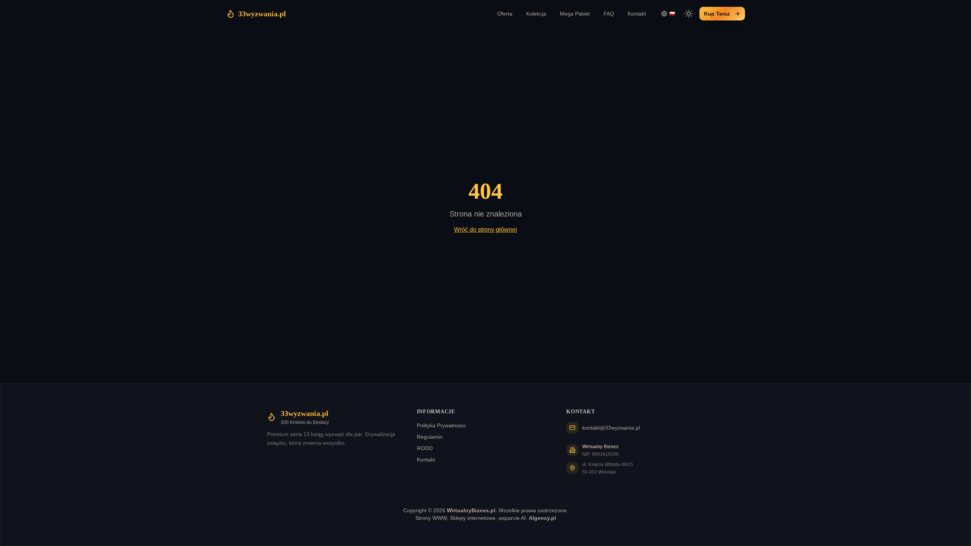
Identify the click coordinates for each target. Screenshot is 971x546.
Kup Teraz (717, 14)
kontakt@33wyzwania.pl (611, 428)
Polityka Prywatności (441, 425)
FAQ (608, 14)
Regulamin (430, 437)
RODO (425, 448)
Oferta (504, 14)
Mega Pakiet (575, 14)
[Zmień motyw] (688, 13)
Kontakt (637, 14)
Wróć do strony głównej (485, 229)
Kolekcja (536, 14)
